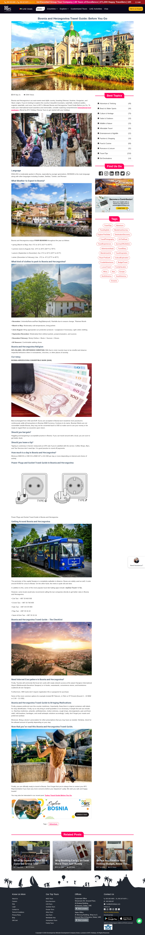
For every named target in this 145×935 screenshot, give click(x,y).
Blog (13, 917)
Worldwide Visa (51, 917)
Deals (40, 9)
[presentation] (17, 854)
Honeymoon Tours (51, 920)
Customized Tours (79, 9)
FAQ (13, 904)
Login (139, 2)
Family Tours (50, 923)
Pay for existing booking (111, 912)
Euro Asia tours (50, 901)
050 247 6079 (24, 2)
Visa (106, 9)
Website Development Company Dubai (68, 933)
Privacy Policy (16, 915)
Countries (51, 9)
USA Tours (49, 904)
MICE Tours (49, 898)
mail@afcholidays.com (112, 904)
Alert (33, 2)
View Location (82, 908)
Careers (14, 901)
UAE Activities (95, 9)
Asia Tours (49, 915)
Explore (63, 9)
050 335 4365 (11, 2)
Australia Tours (50, 907)
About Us (15, 898)
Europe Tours (50, 909)
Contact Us (15, 909)
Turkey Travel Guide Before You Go (58, 795)
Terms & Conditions (18, 912)
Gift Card (15, 920)
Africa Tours (49, 912)
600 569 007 (109, 901)
